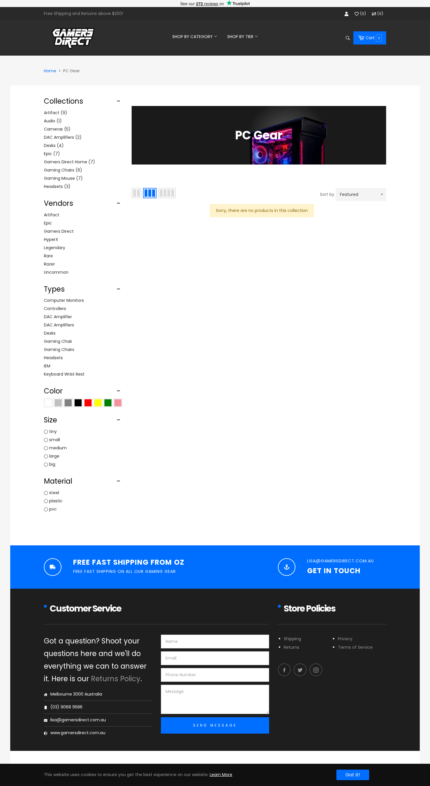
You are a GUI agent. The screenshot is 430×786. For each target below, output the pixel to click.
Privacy (345, 639)
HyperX (51, 239)
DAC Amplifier (58, 317)
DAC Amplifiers (62, 137)
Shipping (292, 639)
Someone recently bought (103, 712)
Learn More (221, 775)
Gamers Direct (59, 231)
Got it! (352, 774)
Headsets (56, 186)
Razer (49, 264)
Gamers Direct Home (68, 162)
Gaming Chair (58, 341)
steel (54, 493)
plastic (56, 501)
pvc (53, 509)
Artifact (54, 113)
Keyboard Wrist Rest (64, 374)
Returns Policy (115, 679)
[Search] (347, 38)
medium (58, 448)
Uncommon (56, 272)
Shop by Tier (240, 37)
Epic (51, 154)
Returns (291, 647)
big (52, 464)
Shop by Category (193, 37)
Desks (53, 145)
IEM (47, 366)
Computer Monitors (64, 300)
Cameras (56, 129)
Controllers (55, 308)
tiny (53, 431)
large (54, 456)
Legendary (54, 248)
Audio (52, 121)
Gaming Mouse (62, 178)
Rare (48, 256)
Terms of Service (355, 647)
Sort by (327, 194)
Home (50, 71)
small (54, 440)
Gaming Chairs (62, 170)
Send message (215, 725)
